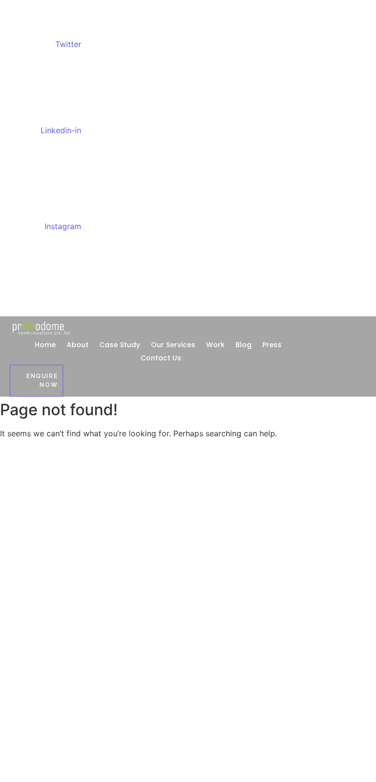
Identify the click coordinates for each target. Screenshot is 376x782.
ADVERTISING (20, 543)
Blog (243, 345)
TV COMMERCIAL (25, 605)
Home (45, 345)
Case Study (119, 345)
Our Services (173, 345)
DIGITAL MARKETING (29, 559)
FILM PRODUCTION (27, 636)
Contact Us (161, 358)
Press (272, 345)
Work (215, 345)
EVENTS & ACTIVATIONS (36, 590)
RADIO (10, 621)
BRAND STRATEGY (26, 652)
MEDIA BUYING (21, 574)
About (78, 345)
